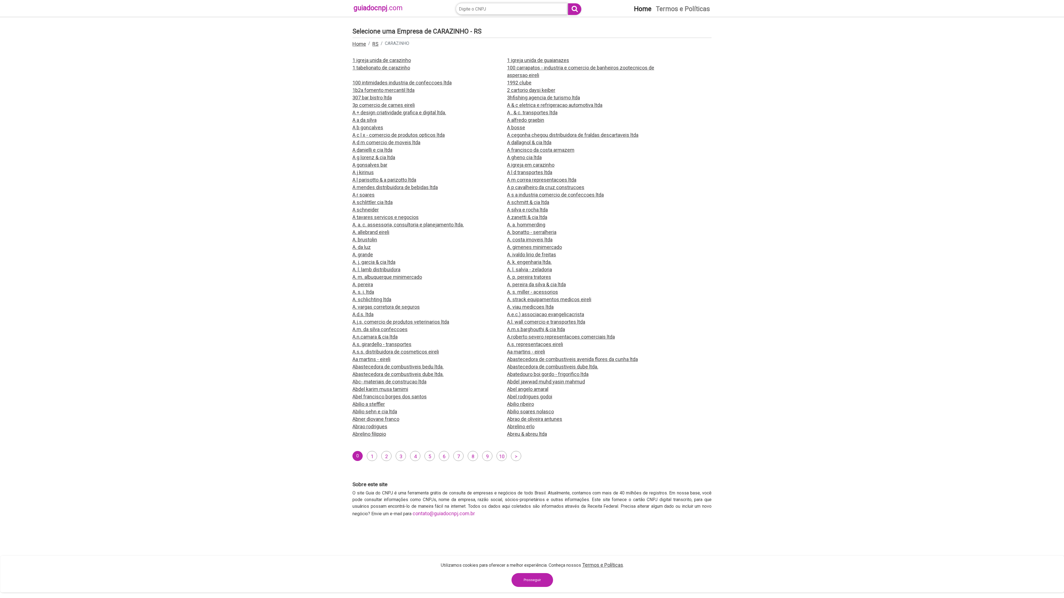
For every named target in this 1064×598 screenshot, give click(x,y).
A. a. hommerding (526, 225)
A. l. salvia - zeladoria (529, 269)
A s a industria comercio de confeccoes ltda (555, 195)
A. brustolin (364, 240)
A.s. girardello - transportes (381, 344)
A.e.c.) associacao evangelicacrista (545, 314)
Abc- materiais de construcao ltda (389, 382)
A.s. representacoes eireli (535, 344)
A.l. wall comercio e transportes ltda (546, 322)
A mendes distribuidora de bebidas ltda (395, 187)
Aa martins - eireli (526, 352)
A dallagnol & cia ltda (529, 142)
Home (359, 44)
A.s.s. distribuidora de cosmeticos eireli (395, 352)
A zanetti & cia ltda (527, 217)
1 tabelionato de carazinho (381, 68)
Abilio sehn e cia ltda (374, 411)
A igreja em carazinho (530, 165)
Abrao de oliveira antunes (534, 419)
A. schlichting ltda (371, 299)
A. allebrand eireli (370, 232)
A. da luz (361, 247)
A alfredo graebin (525, 120)
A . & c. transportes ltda (532, 112)
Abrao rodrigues (369, 426)
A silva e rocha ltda (527, 210)
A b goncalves (367, 127)
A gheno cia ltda (524, 157)
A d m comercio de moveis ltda (386, 142)
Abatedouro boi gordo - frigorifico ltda (548, 374)
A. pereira (362, 284)
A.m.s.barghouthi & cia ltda (536, 329)
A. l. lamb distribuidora (376, 269)
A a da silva (364, 120)
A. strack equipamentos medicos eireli (549, 299)
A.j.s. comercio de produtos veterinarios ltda (400, 322)
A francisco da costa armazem (540, 150)
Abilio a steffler (368, 404)
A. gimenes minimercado (534, 247)
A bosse (516, 127)
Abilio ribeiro (520, 404)
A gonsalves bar (369, 165)
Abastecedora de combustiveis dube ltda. (552, 367)
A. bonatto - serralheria (531, 232)
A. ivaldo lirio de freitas (531, 254)
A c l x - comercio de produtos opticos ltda (398, 135)
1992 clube (519, 83)
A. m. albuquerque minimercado (387, 277)
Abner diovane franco (375, 419)
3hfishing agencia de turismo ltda (543, 97)
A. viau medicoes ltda (530, 307)
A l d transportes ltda (529, 172)
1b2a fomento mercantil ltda (383, 90)
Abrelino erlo (520, 426)
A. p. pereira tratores (529, 277)
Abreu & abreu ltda (527, 434)
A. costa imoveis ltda (530, 240)
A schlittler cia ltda (372, 202)
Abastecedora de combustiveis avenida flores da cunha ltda (572, 359)
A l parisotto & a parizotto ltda (384, 180)
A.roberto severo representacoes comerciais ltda (561, 337)
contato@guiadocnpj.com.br (444, 513)
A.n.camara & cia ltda (375, 337)
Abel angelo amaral (527, 389)
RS (375, 44)
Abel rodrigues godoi (529, 396)
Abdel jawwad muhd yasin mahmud (546, 382)
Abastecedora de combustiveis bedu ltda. (398, 367)
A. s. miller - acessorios (532, 292)
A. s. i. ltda (363, 292)
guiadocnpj (378, 8)
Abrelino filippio (369, 434)
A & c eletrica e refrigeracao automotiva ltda (554, 105)
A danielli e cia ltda (372, 150)
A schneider (365, 210)
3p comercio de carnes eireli (383, 105)
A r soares (363, 195)
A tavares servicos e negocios (385, 217)
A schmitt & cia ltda (528, 202)
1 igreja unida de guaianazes (538, 60)
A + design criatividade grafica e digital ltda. (399, 112)
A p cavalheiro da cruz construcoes (545, 187)
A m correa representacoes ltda (541, 180)
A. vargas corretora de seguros (386, 307)
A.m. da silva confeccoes (380, 329)
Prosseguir (532, 580)
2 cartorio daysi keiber (531, 90)
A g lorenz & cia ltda (373, 157)
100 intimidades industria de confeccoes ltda (402, 83)
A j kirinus (363, 172)
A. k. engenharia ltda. (529, 262)
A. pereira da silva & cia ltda (536, 284)
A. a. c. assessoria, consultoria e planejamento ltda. (408, 225)
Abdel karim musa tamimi (380, 389)
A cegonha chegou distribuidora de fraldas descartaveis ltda (572, 135)
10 (502, 456)
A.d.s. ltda (363, 314)
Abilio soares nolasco (530, 411)
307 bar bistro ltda (372, 97)
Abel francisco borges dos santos (389, 396)
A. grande (362, 254)
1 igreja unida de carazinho (381, 60)
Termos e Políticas (602, 565)
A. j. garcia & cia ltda (373, 262)
